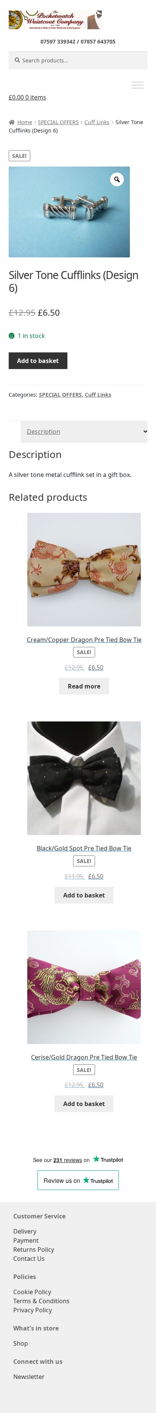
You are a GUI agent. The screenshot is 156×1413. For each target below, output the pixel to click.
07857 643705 (98, 41)
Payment (26, 1240)
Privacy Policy (32, 1310)
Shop (20, 1343)
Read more (84, 686)
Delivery (24, 1231)
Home (24, 122)
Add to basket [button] (84, 895)
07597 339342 (58, 41)
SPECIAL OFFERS (58, 122)
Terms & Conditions (41, 1301)
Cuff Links (96, 122)
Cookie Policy (32, 1292)
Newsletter (29, 1376)
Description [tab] (43, 431)
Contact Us (29, 1258)
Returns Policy (33, 1249)
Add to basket (38, 361)
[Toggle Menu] (137, 85)
